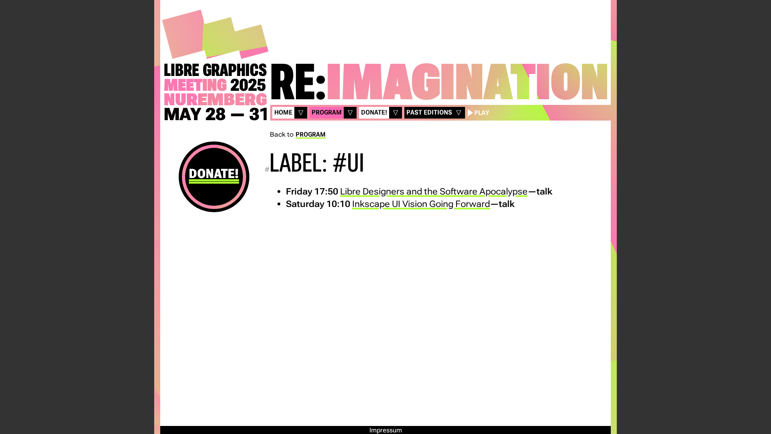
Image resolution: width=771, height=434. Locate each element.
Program (327, 112)
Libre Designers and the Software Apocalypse (434, 191)
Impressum (385, 430)
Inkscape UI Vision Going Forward (421, 204)
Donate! (214, 173)
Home (283, 112)
